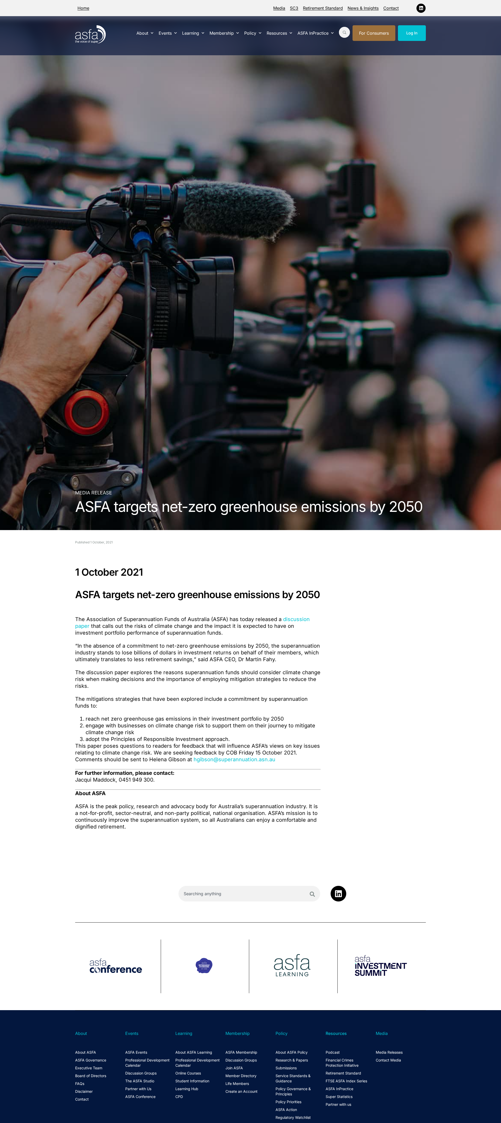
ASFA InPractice (313, 33)
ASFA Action (286, 1109)
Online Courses (188, 1073)
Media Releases (389, 1052)
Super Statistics (339, 1096)
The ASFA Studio (139, 1081)
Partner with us (338, 1104)
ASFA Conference (140, 1096)
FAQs (79, 1083)
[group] (118, 966)
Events (165, 33)
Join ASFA (234, 1068)
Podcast (333, 1052)
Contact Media (388, 1060)
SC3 (294, 8)
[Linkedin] (421, 8)
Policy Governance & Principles (293, 1091)
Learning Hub (186, 1089)
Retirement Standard (323, 8)
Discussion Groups (141, 1073)
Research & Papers (292, 1060)
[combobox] (249, 893)
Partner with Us (138, 1089)
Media (279, 8)
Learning (190, 33)
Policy (250, 33)
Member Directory (241, 1075)
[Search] (312, 894)
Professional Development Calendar (147, 1062)
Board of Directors (90, 1075)
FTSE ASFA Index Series (346, 1081)
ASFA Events (136, 1052)
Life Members (237, 1083)
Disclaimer (84, 1091)
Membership (222, 33)
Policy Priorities (288, 1102)
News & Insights (363, 8)
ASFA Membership (241, 1052)
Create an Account (241, 1091)
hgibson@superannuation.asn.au (234, 759)
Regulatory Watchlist (293, 1117)
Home (83, 8)
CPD (179, 1096)
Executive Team (88, 1068)
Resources (277, 33)
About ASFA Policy (292, 1052)
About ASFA (85, 1052)
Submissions (286, 1068)
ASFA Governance (90, 1060)
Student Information (192, 1081)
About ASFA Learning (193, 1052)
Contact (391, 8)
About (142, 33)
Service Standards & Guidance (293, 1078)
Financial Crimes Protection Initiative (342, 1062)
